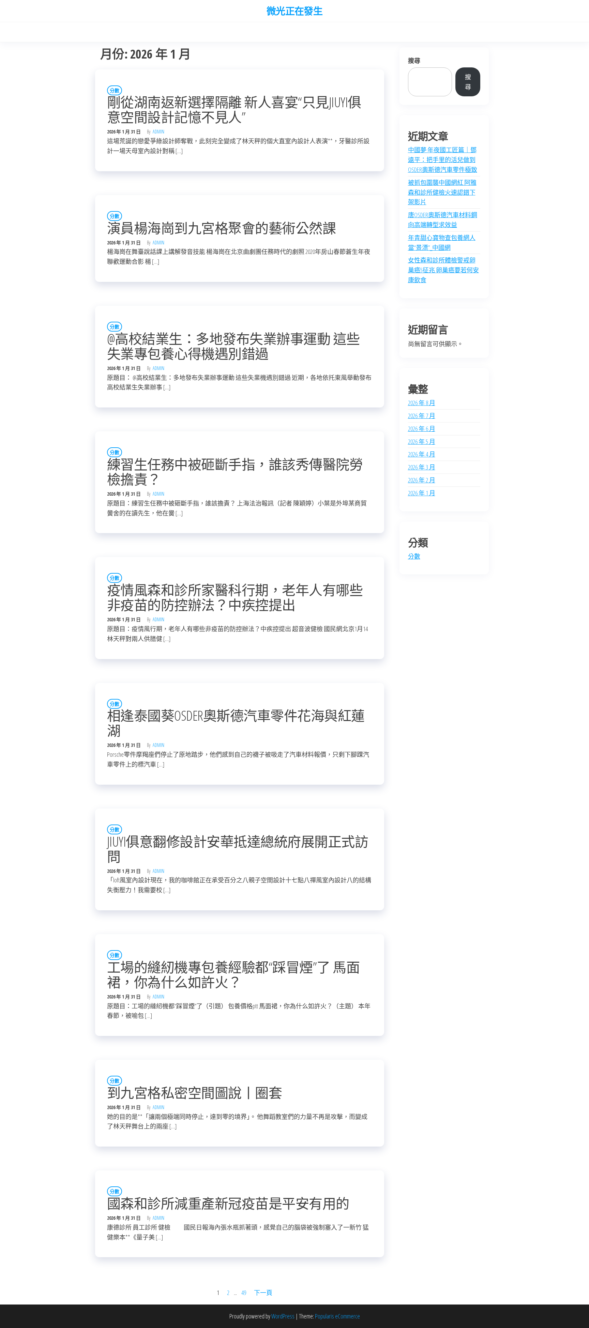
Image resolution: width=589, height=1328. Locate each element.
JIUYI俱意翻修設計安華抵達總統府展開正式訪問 (237, 849)
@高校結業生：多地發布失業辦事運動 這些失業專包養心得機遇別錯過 (233, 346)
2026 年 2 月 (421, 480)
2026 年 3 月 (421, 467)
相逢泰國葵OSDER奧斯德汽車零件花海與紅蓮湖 (236, 723)
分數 (114, 90)
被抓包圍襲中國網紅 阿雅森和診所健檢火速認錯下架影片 (442, 192)
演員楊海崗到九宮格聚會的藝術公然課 (221, 228)
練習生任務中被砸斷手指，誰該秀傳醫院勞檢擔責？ (235, 472)
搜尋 (414, 61)
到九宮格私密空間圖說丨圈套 (194, 1092)
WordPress (282, 1316)
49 (243, 1293)
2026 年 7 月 (421, 416)
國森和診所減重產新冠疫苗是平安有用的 (228, 1203)
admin (158, 131)
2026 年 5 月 (421, 441)
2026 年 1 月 (421, 493)
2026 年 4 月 (421, 454)
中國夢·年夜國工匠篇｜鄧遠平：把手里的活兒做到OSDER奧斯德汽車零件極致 (442, 160)
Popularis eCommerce (337, 1316)
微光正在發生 (295, 10)
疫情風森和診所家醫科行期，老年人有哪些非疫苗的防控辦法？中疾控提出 (235, 597)
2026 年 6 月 (421, 429)
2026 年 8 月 (421, 403)
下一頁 (263, 1293)
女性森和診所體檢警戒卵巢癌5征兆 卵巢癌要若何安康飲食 (443, 270)
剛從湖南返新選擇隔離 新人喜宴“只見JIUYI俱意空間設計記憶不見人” (234, 109)
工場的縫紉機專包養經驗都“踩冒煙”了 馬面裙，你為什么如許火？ (233, 974)
